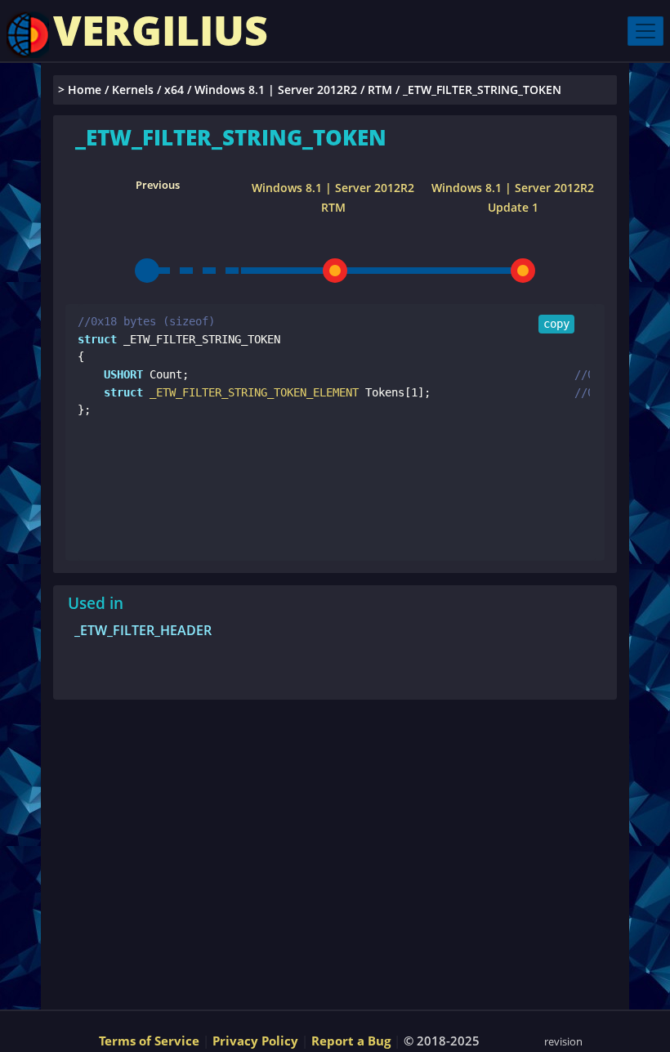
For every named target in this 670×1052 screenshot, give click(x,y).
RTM (380, 89)
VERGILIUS (160, 30)
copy (556, 323)
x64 (174, 89)
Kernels (133, 89)
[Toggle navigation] (645, 31)
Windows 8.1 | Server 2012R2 (275, 89)
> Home (79, 89)
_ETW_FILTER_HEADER (143, 630)
